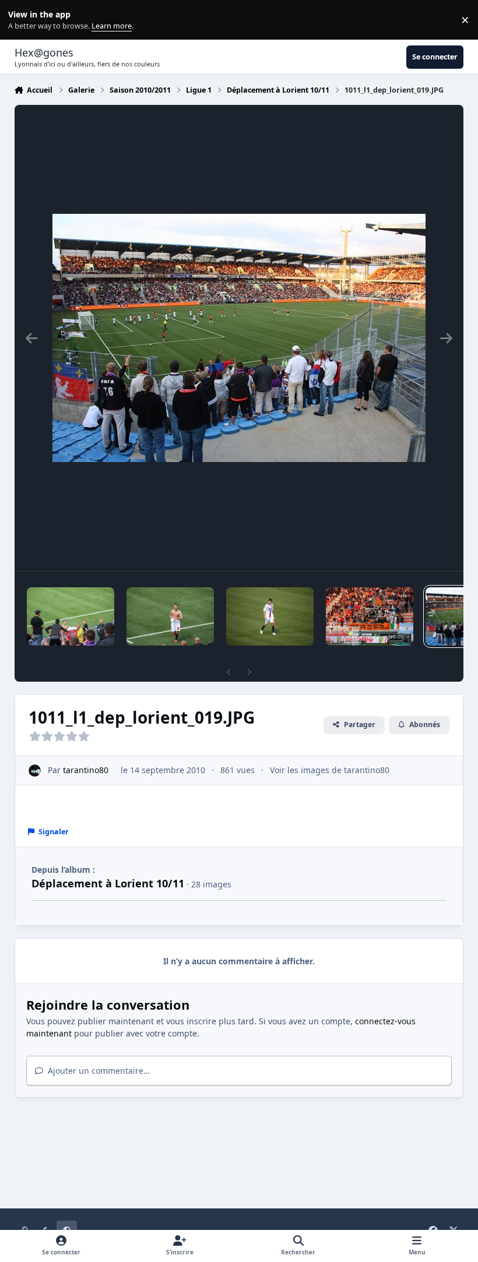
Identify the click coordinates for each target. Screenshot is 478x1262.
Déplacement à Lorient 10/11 (107, 883)
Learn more (22, 20)
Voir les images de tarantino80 (329, 769)
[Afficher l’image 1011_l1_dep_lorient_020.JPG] (369, 616)
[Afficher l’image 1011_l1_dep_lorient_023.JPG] (70, 616)
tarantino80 (85, 769)
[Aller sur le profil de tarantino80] (35, 770)
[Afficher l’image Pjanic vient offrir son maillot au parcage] (170, 616)
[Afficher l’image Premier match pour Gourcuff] (270, 616)
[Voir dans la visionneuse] (239, 338)
